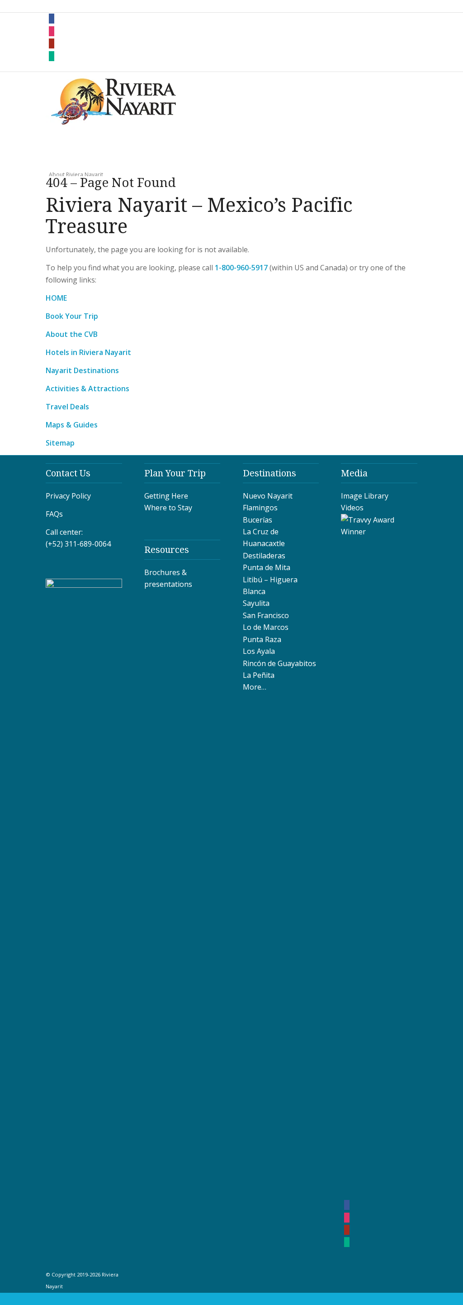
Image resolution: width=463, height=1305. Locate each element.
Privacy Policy (68, 496)
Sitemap (60, 443)
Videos (352, 508)
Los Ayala (259, 651)
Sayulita (256, 603)
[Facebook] (51, 19)
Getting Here (166, 496)
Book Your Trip (72, 316)
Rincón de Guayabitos (279, 663)
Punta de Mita (266, 567)
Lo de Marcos (265, 627)
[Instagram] (51, 31)
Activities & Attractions (87, 388)
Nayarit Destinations (82, 370)
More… (254, 687)
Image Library (364, 496)
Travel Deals (67, 407)
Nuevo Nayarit (268, 496)
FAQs (54, 514)
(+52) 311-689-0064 (78, 544)
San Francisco (266, 615)
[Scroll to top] (3, 1298)
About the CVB (72, 334)
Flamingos (260, 508)
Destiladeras (264, 556)
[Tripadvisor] (51, 56)
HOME (56, 298)
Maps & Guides (72, 425)
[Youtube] (51, 43)
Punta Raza (262, 639)
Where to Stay (168, 508)
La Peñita (258, 675)
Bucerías (257, 520)
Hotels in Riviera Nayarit (88, 352)
